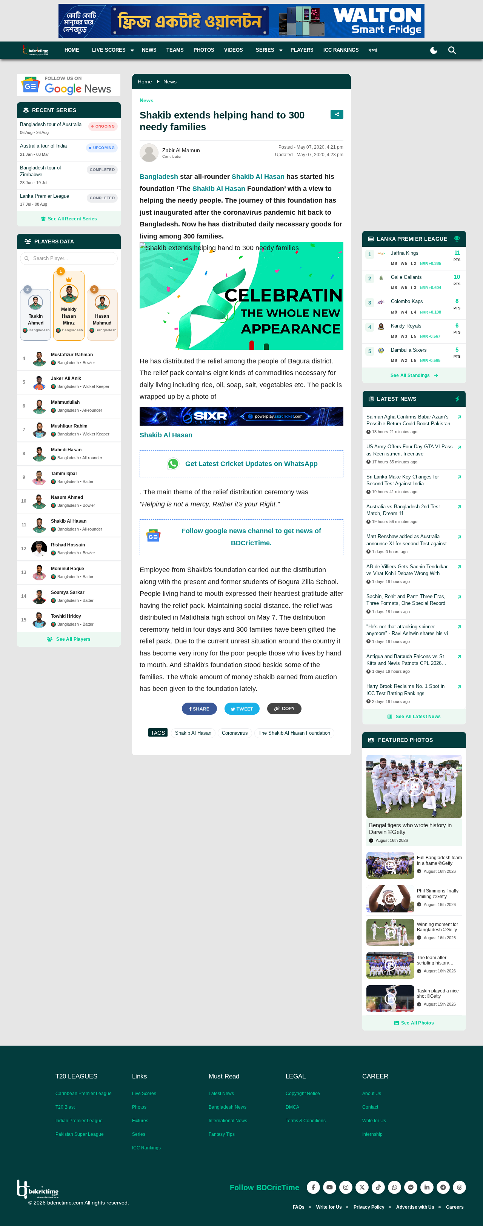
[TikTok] (378, 1187)
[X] (362, 1187)
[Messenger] (410, 1187)
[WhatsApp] (394, 1187)
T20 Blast (65, 1107)
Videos (233, 50)
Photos (204, 50)
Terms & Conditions (306, 1120)
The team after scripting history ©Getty (433, 960)
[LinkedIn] (427, 1187)
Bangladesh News (227, 1107)
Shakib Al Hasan (258, 176)
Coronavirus (235, 733)
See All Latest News (418, 716)
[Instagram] (345, 1187)
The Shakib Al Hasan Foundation (294, 733)
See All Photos (417, 1023)
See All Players (73, 639)
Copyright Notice (303, 1093)
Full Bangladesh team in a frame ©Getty (439, 860)
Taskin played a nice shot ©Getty (438, 993)
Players (302, 50)
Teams (175, 50)
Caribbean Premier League (83, 1093)
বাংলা (373, 50)
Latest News (221, 1093)
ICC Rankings (341, 50)
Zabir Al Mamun (181, 150)
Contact (370, 1107)
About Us (371, 1093)
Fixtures (140, 1120)
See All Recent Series (72, 219)
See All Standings (410, 375)
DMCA (292, 1107)
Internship (372, 1134)
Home (72, 50)
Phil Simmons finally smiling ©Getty (437, 893)
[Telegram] (443, 1187)
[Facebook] (313, 1187)
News (149, 50)
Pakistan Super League (79, 1134)
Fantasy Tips (222, 1134)
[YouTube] (329, 1187)
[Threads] (459, 1187)
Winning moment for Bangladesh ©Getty (437, 927)
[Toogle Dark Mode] (434, 50)
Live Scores (144, 1093)
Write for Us (374, 1120)
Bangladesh (159, 176)
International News (228, 1120)
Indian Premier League (79, 1120)
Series (138, 1134)
